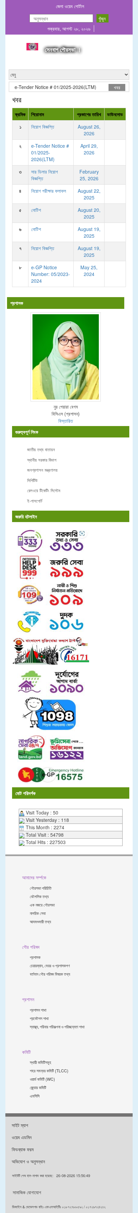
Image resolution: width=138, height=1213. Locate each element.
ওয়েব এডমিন (21, 1137)
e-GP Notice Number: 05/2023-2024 (50, 274)
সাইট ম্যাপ (20, 1125)
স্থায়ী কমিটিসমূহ (40, 1062)
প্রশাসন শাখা (38, 1010)
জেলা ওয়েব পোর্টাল (70, 6)
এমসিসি (35, 1096)
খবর (117, 87)
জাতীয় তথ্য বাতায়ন (41, 449)
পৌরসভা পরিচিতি (41, 888)
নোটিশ (36, 209)
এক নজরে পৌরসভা (42, 904)
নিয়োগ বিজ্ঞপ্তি (42, 126)
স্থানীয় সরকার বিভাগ (41, 460)
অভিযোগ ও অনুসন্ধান (28, 1161)
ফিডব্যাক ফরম (22, 1149)
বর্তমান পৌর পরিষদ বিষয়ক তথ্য (50, 974)
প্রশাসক (35, 957)
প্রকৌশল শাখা (39, 1018)
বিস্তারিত (65, 420)
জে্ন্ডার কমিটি (38, 1087)
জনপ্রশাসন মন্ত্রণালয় (42, 470)
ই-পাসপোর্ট (34, 501)
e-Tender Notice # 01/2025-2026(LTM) (50, 87)
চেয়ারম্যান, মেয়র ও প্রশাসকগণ (50, 965)
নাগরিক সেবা (38, 913)
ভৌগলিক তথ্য (39, 896)
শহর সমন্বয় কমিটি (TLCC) (49, 1070)
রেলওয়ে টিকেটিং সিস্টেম (43, 490)
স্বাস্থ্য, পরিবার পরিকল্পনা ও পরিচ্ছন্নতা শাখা (57, 1026)
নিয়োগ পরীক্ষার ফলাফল (48, 190)
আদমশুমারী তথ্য (40, 921)
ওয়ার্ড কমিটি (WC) (42, 1079)
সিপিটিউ (32, 480)
